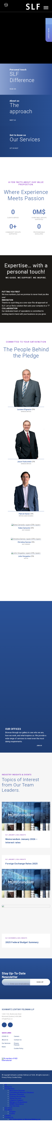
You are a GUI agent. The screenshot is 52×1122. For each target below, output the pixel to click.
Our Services (6, 1043)
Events (12, 1114)
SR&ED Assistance (17, 1104)
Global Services (15, 1098)
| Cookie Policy (16, 1077)
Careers (16, 1036)
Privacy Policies (16, 1044)
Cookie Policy (18, 1048)
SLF (6, 835)
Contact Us (18, 1040)
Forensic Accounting (17, 1096)
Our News (8, 1110)
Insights (13, 1112)
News (4, 1047)
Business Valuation (17, 1094)
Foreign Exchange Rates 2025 (21, 863)
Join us (39, 745)
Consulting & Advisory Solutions (22, 1092)
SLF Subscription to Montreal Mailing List (25, 1119)
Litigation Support (16, 1100)
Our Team (8, 1108)
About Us (5, 1040)
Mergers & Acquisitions (18, 1102)
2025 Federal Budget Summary (22, 942)
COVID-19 (5, 1036)
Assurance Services (17, 1091)
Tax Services (14, 1106)
